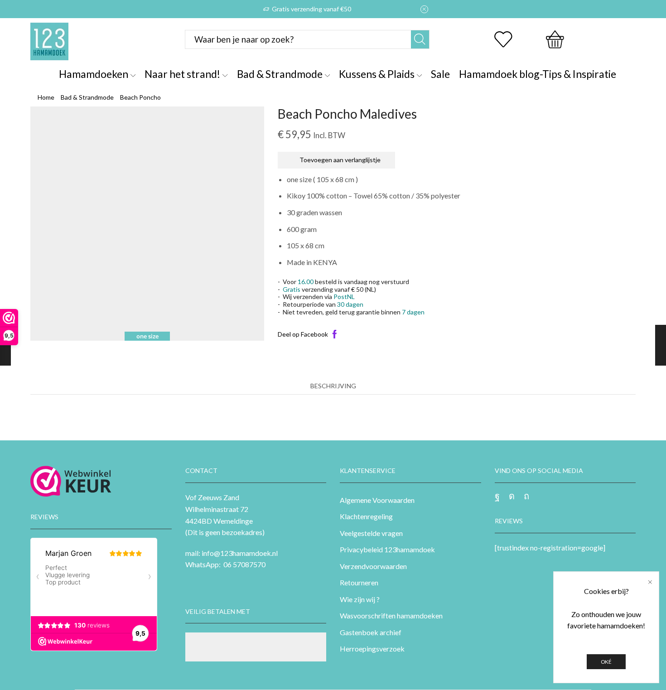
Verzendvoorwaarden (373, 566)
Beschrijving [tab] (333, 386)
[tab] (333, 386)
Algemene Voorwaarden (377, 500)
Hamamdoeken (93, 74)
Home (46, 97)
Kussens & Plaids (377, 74)
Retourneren (359, 582)
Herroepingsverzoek (372, 648)
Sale (440, 74)
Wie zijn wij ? (360, 599)
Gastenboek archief (370, 632)
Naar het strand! (182, 74)
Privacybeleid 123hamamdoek (387, 549)
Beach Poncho (140, 97)
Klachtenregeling (366, 516)
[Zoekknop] (420, 39)
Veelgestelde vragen (371, 533)
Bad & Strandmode (280, 74)
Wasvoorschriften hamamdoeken (391, 615)
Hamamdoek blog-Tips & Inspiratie (537, 74)
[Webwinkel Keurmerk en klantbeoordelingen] (70, 481)
